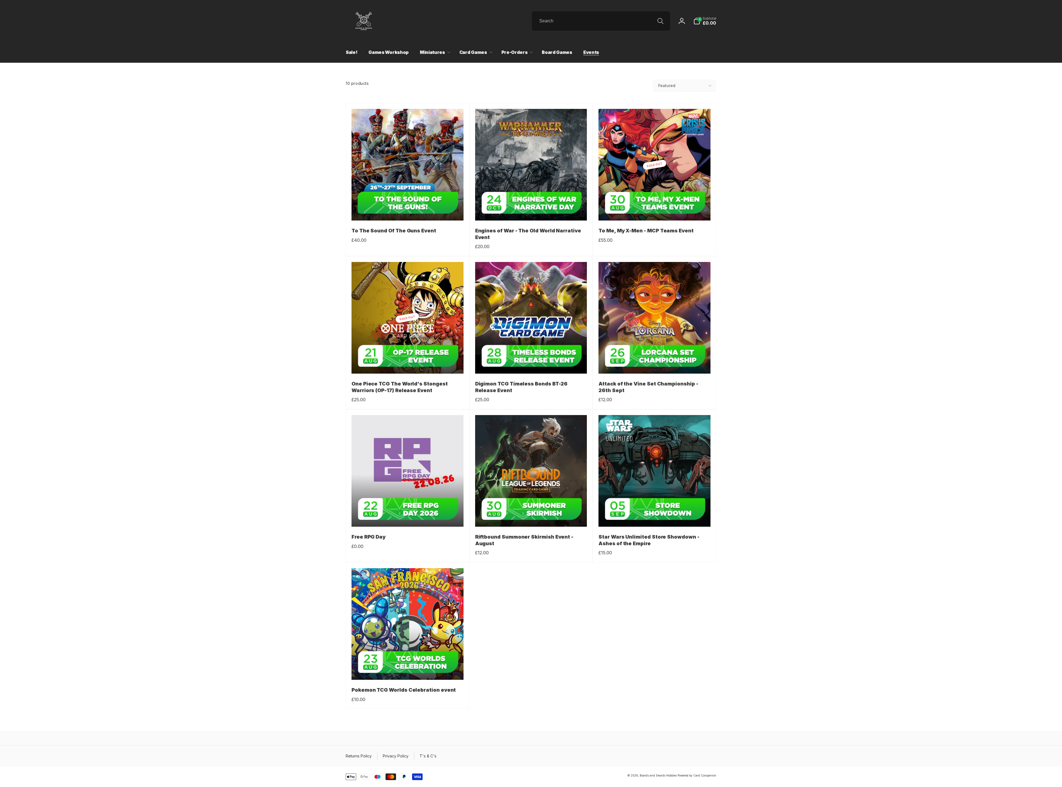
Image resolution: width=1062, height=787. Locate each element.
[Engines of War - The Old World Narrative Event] (531, 210)
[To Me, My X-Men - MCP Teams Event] (655, 210)
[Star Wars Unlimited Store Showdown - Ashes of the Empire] (655, 516)
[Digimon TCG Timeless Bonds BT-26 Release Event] (531, 363)
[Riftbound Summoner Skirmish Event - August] (531, 516)
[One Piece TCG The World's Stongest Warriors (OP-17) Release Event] (408, 363)
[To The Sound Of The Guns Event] (408, 210)
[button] (704, 21)
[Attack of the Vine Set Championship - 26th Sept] (655, 363)
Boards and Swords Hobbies (658, 775)
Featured (666, 85)
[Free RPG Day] (408, 516)
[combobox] (601, 21)
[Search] (660, 21)
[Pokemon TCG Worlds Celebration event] (408, 669)
